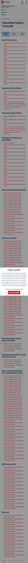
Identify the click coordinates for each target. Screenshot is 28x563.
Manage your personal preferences (14, 289)
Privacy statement (22, 285)
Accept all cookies (14, 292)
